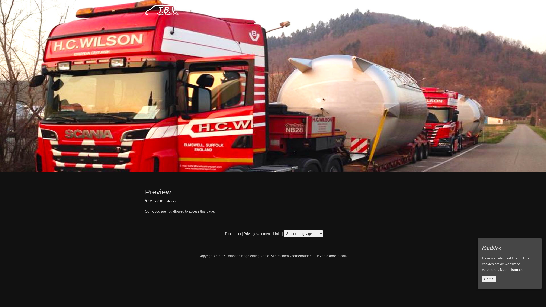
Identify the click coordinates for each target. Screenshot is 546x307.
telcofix (342, 256)
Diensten (235, 10)
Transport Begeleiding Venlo (247, 256)
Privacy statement (257, 234)
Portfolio (370, 10)
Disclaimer (233, 234)
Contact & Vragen (313, 10)
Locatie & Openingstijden (270, 10)
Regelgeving (345, 10)
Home (393, 10)
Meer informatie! (512, 269)
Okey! (489, 279)
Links (276, 234)
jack (173, 201)
